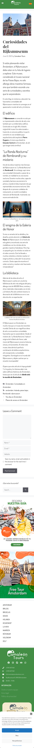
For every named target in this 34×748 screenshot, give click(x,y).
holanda (16, 390)
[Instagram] (13, 663)
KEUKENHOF (7, 623)
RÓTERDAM (7, 634)
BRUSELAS (6, 612)
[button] (31, 714)
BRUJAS (5, 608)
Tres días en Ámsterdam (14, 397)
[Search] (25, 489)
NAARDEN (6, 630)
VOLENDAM (7, 637)
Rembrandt (6, 393)
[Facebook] (9, 663)
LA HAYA (6, 626)
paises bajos (24, 390)
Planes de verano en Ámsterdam (17, 400)
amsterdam (10, 390)
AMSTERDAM (7, 605)
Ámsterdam (10, 384)
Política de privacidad (17, 745)
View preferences (17, 741)
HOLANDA (6, 619)
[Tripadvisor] (21, 663)
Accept (17, 730)
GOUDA (5, 616)
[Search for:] (13, 489)
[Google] (17, 663)
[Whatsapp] (25, 663)
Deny (17, 735)
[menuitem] (30, 3)
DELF (5, 641)
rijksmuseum (15, 393)
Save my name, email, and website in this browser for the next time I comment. (17, 461)
